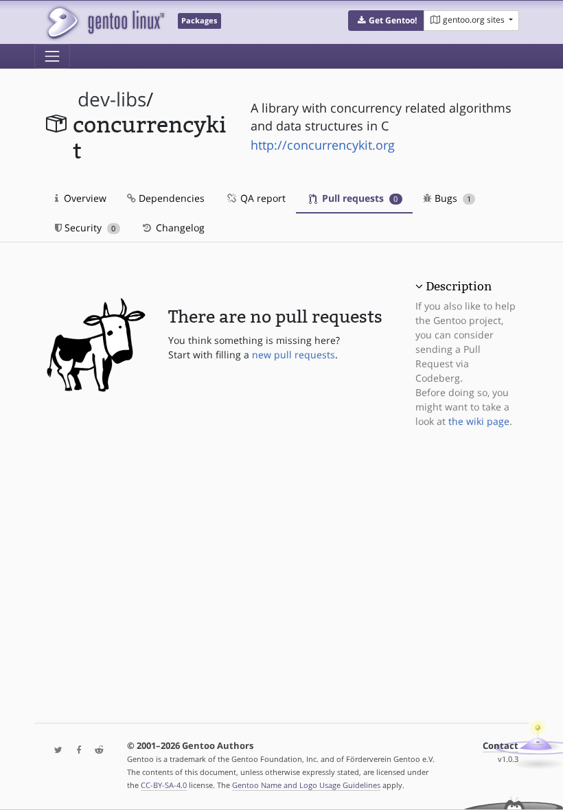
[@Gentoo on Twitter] (55, 750)
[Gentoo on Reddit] (95, 750)
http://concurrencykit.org (323, 145)
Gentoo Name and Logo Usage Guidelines (306, 785)
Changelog (179, 227)
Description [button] (459, 286)
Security (88, 227)
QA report (262, 198)
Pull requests (358, 198)
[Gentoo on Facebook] (75, 750)
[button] (386, 20)
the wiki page (478, 421)
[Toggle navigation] (52, 56)
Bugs (451, 198)
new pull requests (293, 354)
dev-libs (112, 99)
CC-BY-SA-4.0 (164, 785)
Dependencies (170, 198)
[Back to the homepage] (104, 22)
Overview (83, 198)
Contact (500, 746)
